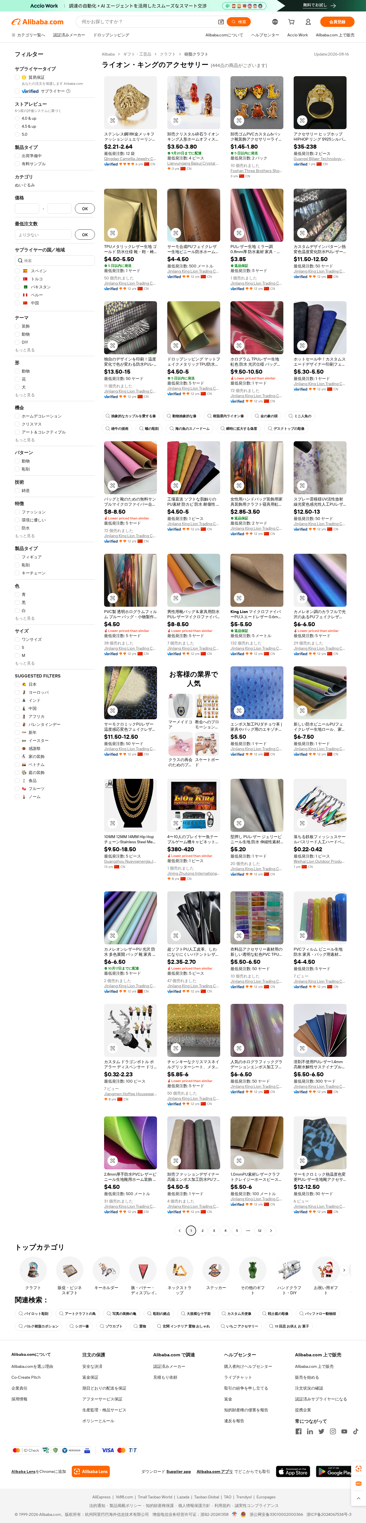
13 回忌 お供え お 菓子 (292, 1326)
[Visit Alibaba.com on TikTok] (355, 1431)
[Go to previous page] (179, 1231)
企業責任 (19, 1388)
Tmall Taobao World (155, 1497)
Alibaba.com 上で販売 (314, 1366)
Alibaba (108, 54)
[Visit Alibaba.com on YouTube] (344, 1431)
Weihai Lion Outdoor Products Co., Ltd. (320, 861)
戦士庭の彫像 (278, 1314)
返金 (228, 1399)
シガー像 (82, 1326)
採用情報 (19, 1399)
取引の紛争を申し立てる (246, 1388)
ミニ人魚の (302, 416)
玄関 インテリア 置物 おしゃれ (186, 1326)
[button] (221, 21)
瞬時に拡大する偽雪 (241, 429)
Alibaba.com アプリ (215, 1471)
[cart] (292, 22)
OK (85, 208)
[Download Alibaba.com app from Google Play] (335, 1471)
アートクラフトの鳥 (80, 1314)
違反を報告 (234, 1420)
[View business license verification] (234, 1514)
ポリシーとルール (98, 1420)
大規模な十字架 (199, 1314)
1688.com (124, 1497)
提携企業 (303, 1410)
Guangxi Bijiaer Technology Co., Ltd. (320, 158)
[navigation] (55, 643)
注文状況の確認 (309, 1388)
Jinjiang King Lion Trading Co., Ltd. (130, 283)
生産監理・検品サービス (104, 1410)
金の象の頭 (269, 416)
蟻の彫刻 (152, 429)
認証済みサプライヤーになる (321, 1399)
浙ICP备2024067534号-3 (329, 1514)
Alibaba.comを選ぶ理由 (32, 1366)
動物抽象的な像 (184, 416)
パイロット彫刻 (36, 1314)
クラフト (168, 54)
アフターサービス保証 (102, 1399)
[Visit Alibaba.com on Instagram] (332, 1431)
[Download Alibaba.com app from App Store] (293, 1471)
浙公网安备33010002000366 (276, 1514)
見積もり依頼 (165, 1377)
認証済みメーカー (169, 1366)
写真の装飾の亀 (124, 1314)
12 (259, 1231)
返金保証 (90, 1377)
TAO (227, 1497)
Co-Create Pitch (26, 1377)
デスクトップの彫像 (289, 429)
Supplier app (178, 1471)
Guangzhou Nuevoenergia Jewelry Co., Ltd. (130, 861)
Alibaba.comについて (31, 1354)
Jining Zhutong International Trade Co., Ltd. (193, 873)
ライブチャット (238, 1377)
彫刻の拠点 (161, 1314)
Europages (266, 1497)
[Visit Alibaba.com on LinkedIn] (310, 1431)
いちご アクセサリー (242, 1326)
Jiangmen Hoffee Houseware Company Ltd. (130, 1093)
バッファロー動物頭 (320, 1314)
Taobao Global (206, 1497)
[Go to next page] (271, 1231)
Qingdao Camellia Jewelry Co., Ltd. (130, 158)
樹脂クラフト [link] (196, 54)
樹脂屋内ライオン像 (228, 416)
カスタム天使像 (239, 1314)
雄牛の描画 (119, 429)
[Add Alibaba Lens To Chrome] (91, 1471)
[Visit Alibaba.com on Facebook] (298, 1431)
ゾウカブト (114, 1326)
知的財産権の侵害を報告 (246, 1410)
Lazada (183, 1497)
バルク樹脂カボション (41, 1326)
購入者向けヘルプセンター (248, 1366)
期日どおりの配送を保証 (104, 1388)
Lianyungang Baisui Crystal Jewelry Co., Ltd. (193, 163)
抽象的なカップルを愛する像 (133, 416)
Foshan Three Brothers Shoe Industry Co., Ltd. (256, 170)
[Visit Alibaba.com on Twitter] (321, 1431)
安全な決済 (92, 1366)
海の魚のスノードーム (192, 429)
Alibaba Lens (23, 1471)
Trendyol (244, 1497)
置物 (142, 1326)
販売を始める (307, 1377)
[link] (358, 1468)
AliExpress (101, 1497)
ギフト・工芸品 (137, 54)
